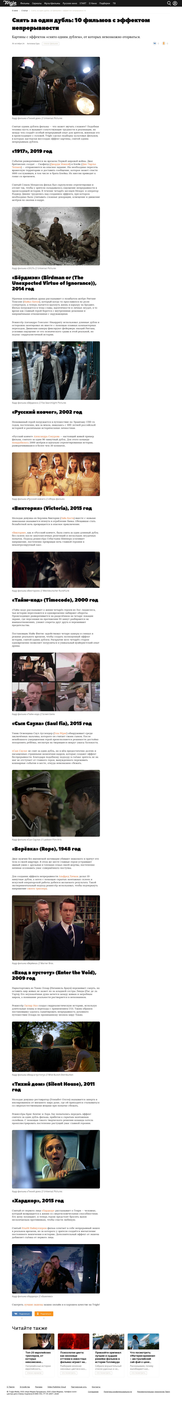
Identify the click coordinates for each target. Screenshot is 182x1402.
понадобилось (20, 442)
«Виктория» (19, 532)
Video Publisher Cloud (57, 1387)
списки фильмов (51, 43)
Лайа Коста (67, 518)
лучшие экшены (33, 1304)
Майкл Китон (31, 301)
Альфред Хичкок (68, 876)
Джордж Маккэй (60, 164)
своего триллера (37, 888)
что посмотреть (69, 1373)
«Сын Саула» (19, 750)
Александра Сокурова (46, 436)
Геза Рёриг (60, 733)
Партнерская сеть (79, 1387)
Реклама (38, 1387)
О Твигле (11, 1387)
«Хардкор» (48, 1210)
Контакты (96, 1387)
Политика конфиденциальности (118, 1391)
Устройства (25, 1387)
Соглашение (93, 1391)
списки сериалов (34, 1373)
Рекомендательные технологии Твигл (153, 1391)
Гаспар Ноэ (31, 1005)
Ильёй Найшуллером (34, 1228)
